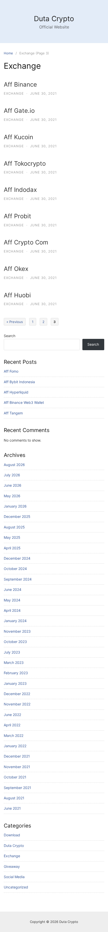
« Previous (15, 322)
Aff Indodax (20, 189)
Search (9, 336)
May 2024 (12, 600)
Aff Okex (16, 268)
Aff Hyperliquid (16, 392)
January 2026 (15, 506)
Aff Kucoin (18, 137)
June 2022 (12, 714)
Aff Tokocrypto (25, 163)
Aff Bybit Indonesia (19, 382)
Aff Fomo (11, 371)
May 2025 (12, 537)
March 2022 (13, 735)
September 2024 (18, 579)
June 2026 (12, 485)
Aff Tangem (13, 413)
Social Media (14, 877)
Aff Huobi (17, 295)
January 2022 (15, 746)
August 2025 (14, 527)
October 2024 (15, 568)
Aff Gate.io (19, 110)
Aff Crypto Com (26, 242)
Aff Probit (17, 216)
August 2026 (14, 464)
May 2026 (12, 496)
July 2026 (12, 475)
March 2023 (14, 662)
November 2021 (17, 767)
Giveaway (12, 866)
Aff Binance (20, 84)
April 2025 (12, 548)
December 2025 (17, 516)
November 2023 (17, 631)
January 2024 (15, 621)
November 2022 (17, 704)
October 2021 (15, 777)
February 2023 (16, 673)
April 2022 (12, 725)
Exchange (14, 93)
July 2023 (12, 652)
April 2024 (12, 610)
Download (12, 835)
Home (8, 53)
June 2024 (12, 589)
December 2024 (17, 558)
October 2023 (15, 641)
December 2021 (17, 756)
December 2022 (17, 694)
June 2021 (12, 808)
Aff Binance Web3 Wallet (24, 402)
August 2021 (14, 798)
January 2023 (15, 683)
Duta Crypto (54, 18)
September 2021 (17, 787)
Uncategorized (16, 887)
